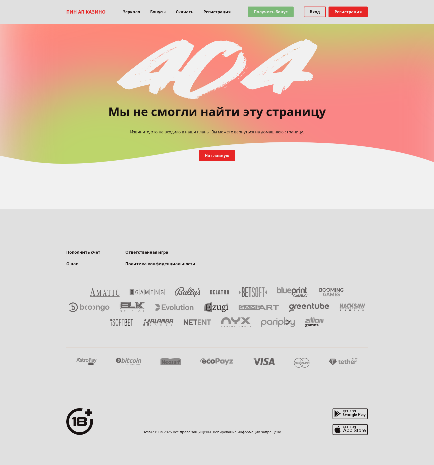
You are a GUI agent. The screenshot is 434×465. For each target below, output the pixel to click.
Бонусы (158, 12)
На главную (217, 155)
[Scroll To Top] (378, 450)
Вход (315, 12)
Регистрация (217, 12)
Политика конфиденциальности (160, 264)
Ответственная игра (146, 252)
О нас (72, 264)
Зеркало (131, 12)
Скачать (184, 12)
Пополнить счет (83, 252)
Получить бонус (271, 12)
